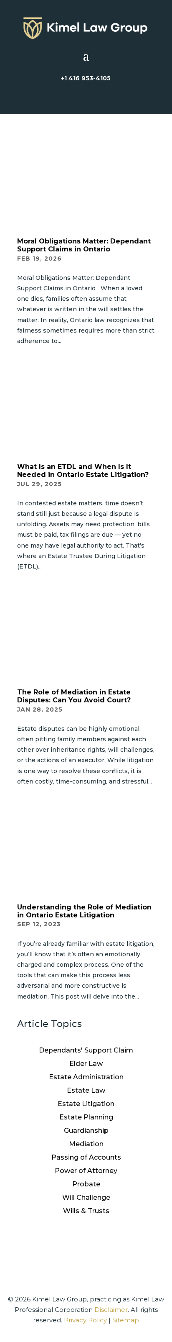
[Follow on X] (86, 1250)
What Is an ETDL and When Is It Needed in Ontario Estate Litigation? (83, 471)
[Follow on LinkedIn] (106, 1250)
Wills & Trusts (86, 1211)
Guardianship (86, 1131)
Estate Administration (86, 1077)
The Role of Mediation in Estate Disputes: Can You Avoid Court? (74, 696)
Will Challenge (86, 1197)
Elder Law (86, 1064)
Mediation (86, 1144)
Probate (86, 1184)
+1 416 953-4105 (86, 78)
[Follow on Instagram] (66, 1250)
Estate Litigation (86, 1104)
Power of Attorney (86, 1171)
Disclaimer (111, 1310)
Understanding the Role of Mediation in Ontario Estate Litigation (84, 911)
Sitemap (125, 1320)
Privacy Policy (85, 1320)
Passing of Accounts (86, 1157)
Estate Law (86, 1090)
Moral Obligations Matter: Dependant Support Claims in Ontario (84, 245)
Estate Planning (86, 1117)
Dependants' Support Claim (86, 1050)
